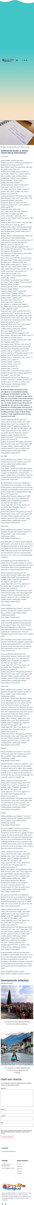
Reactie (4, 1088)
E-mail (3, 1115)
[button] (16, 60)
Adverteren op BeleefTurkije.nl (6, 1165)
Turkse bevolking (7, 147)
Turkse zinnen (25, 147)
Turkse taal (16, 147)
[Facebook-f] (2, 1204)
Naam (3, 1109)
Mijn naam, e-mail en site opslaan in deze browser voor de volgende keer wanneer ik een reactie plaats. (16, 1132)
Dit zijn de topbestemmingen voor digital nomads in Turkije (17, 1070)
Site (2, 1122)
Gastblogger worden (8, 1168)
